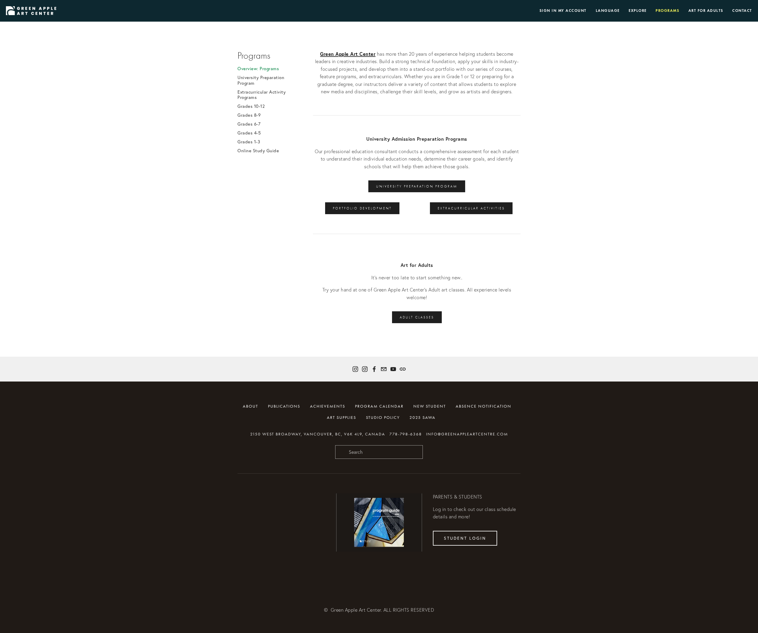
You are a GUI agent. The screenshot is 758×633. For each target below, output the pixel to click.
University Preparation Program (260, 80)
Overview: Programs (258, 68)
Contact (742, 10)
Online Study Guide (258, 150)
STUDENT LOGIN (465, 538)
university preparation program (416, 186)
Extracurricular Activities (471, 208)
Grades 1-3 (248, 142)
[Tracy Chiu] (393, 369)
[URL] (403, 369)
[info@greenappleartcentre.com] (384, 369)
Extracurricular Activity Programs (261, 94)
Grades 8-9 (249, 115)
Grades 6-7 (249, 124)
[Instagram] (355, 369)
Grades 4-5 (249, 133)
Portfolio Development (362, 208)
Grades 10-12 (251, 106)
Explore (638, 10)
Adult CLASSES (417, 317)
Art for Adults (705, 10)
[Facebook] (374, 369)
